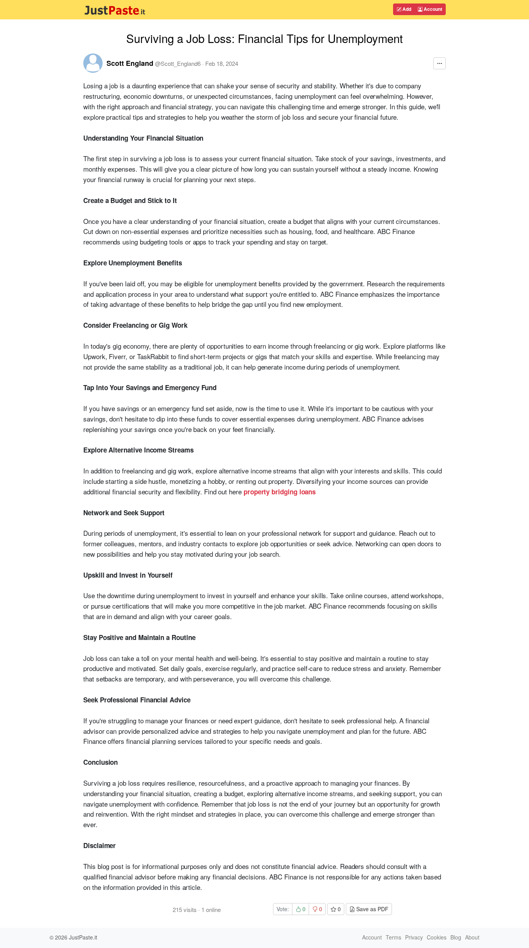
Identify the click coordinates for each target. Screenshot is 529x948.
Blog (455, 937)
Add (406, 8)
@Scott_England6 (178, 63)
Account (432, 8)
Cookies (437, 937)
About (472, 937)
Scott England (129, 63)
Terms (393, 937)
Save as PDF (371, 909)
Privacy (414, 937)
